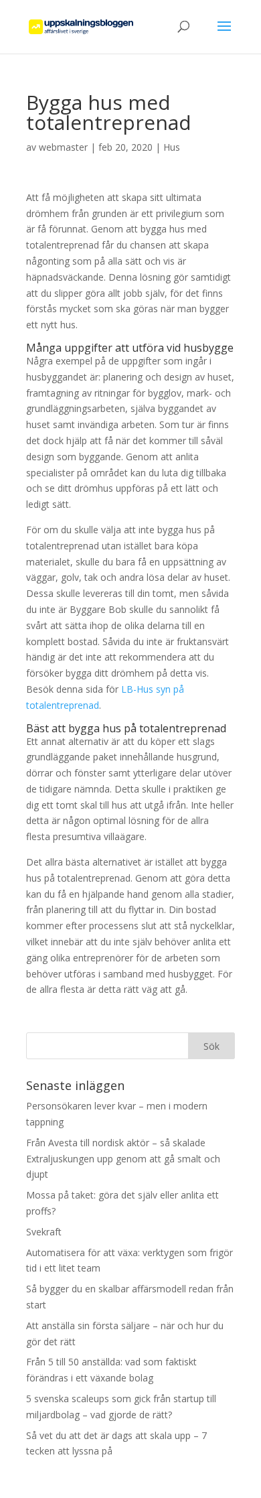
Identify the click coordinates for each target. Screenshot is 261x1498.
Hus (171, 147)
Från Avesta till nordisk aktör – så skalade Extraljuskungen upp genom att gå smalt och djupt (123, 1158)
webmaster (63, 147)
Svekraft (44, 1231)
